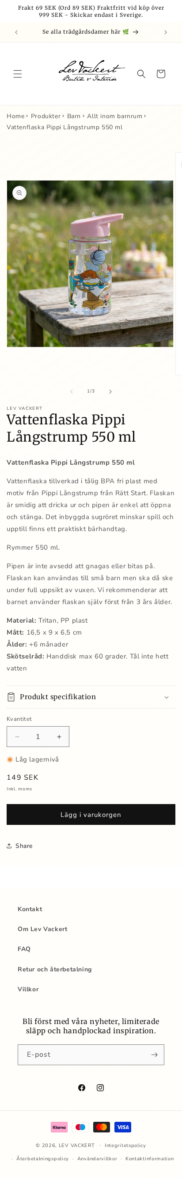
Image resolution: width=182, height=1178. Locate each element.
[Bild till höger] (110, 391)
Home (15, 116)
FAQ (24, 949)
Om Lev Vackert (42, 929)
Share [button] (24, 846)
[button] (17, 74)
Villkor (28, 989)
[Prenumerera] (154, 1054)
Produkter (46, 116)
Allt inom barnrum (114, 116)
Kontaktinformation (149, 1158)
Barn (74, 116)
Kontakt (30, 909)
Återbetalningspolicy (42, 1158)
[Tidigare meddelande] (16, 32)
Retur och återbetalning (55, 969)
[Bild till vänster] (71, 391)
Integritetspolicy (125, 1145)
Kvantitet (19, 719)
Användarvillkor (97, 1158)
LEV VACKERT (77, 1145)
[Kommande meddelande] (165, 32)
